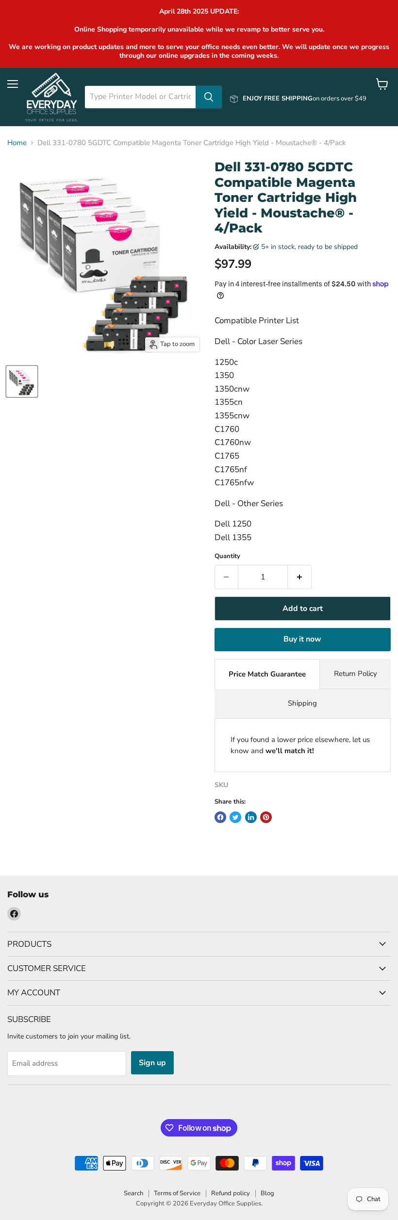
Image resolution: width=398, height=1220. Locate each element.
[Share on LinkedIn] (251, 817)
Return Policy (355, 673)
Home (17, 143)
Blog (267, 1193)
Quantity (227, 556)
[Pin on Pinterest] (266, 817)
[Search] (209, 97)
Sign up (152, 1062)
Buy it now (302, 639)
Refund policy (230, 1193)
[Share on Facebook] (220, 817)
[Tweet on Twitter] (235, 817)
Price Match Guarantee (267, 674)
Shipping (302, 703)
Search (133, 1193)
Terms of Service (177, 1193)
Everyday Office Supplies (225, 1203)
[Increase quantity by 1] (300, 577)
